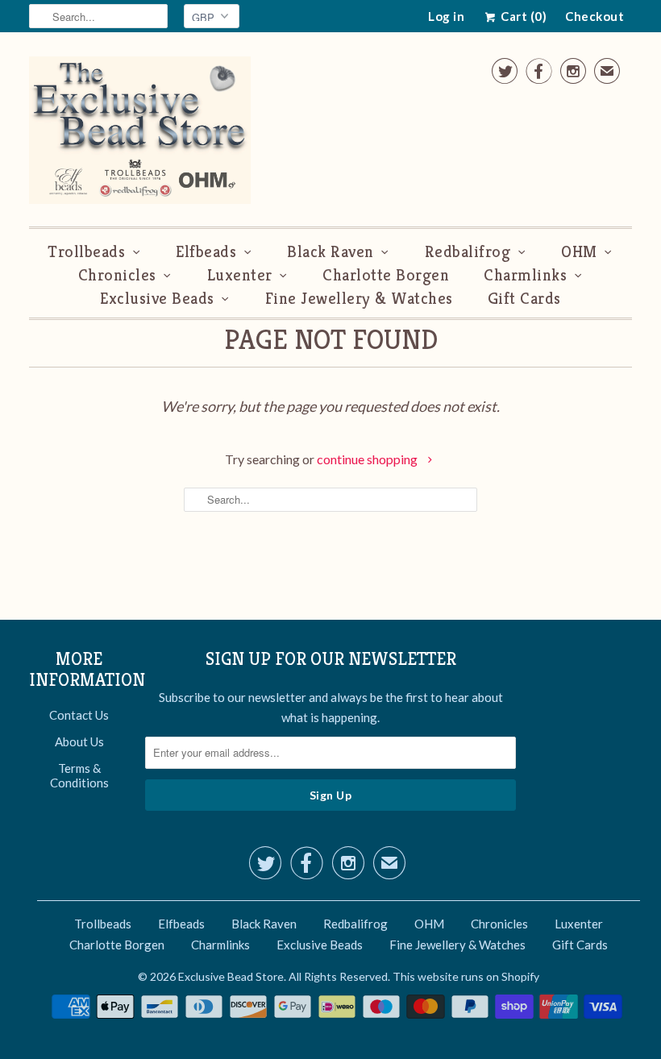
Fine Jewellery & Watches (359, 299)
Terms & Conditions (79, 775)
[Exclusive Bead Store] (140, 133)
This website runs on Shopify (466, 976)
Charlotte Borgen (385, 275)
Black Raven (330, 252)
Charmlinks (525, 275)
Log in (446, 16)
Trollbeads (86, 252)
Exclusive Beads (157, 299)
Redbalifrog (468, 252)
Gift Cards (524, 299)
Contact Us (79, 715)
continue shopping (368, 459)
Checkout (594, 16)
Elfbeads (206, 252)
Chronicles (117, 275)
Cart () (522, 16)
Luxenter (239, 275)
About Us (79, 741)
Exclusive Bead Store (231, 976)
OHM (579, 252)
